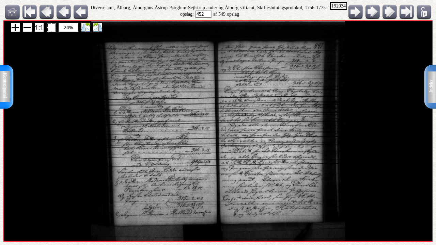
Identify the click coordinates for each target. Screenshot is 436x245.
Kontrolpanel (4, 85)
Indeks (431, 86)
